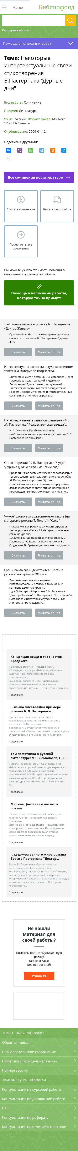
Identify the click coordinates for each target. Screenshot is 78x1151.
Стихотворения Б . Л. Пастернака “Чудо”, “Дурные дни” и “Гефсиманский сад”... (35, 465)
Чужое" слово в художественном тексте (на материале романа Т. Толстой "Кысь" (37, 518)
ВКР (5, 1108)
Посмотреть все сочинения (21, 246)
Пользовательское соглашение (29, 1051)
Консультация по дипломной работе (33, 1098)
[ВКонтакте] (8, 150)
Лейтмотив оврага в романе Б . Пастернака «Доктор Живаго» (37, 326)
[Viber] (19, 150)
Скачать (24, 123)
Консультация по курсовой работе (31, 1089)
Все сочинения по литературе (35, 177)
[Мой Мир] (63, 150)
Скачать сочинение (21, 209)
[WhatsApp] (30, 150)
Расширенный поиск (17, 30)
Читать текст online (57, 209)
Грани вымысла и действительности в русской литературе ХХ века (33, 572)
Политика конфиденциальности (30, 1061)
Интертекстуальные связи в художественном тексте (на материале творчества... (38, 368)
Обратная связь (15, 1042)
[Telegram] (41, 150)
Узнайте (39, 975)
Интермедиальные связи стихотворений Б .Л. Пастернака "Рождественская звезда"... (36, 422)
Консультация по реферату (25, 1117)
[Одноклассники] (52, 150)
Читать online (49, 352)
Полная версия (15, 1070)
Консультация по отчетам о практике (34, 1126)
